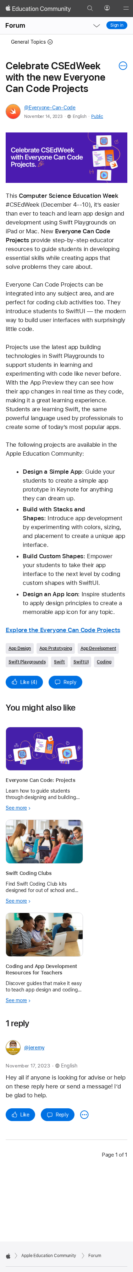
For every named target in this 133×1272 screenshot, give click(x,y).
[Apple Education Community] (38, 8)
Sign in (116, 25)
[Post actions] (121, 65)
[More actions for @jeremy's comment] (84, 1114)
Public (97, 116)
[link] (66, 157)
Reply (70, 682)
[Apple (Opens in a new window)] (8, 1256)
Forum (15, 25)
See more (16, 808)
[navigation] (96, 25)
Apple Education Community (48, 1255)
